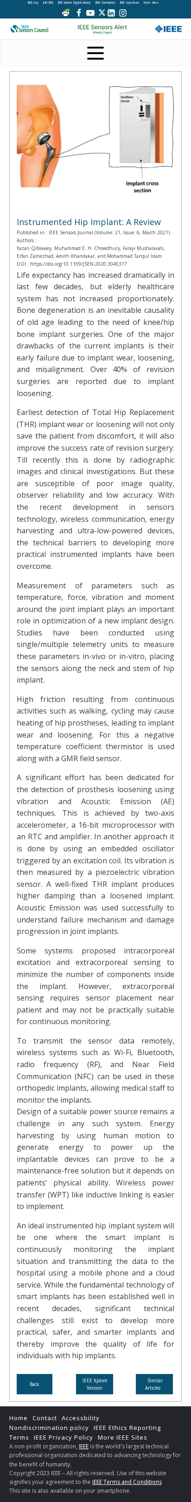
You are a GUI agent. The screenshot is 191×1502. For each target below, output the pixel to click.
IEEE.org (33, 2)
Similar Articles (154, 1384)
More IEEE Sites (122, 1437)
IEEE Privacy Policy (63, 1437)
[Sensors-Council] (29, 28)
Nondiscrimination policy (49, 1427)
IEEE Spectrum (129, 2)
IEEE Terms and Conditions (127, 1482)
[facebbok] (79, 13)
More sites (151, 2)
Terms (19, 1437)
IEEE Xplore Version (95, 1384)
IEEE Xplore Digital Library (74, 2)
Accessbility (81, 1418)
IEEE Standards (105, 2)
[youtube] (90, 13)
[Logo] (102, 29)
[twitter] (102, 13)
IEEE (84, 1446)
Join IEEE (48, 2)
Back (34, 1384)
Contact (44, 1418)
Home (18, 1418)
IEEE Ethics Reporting (127, 1427)
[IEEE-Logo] (168, 28)
